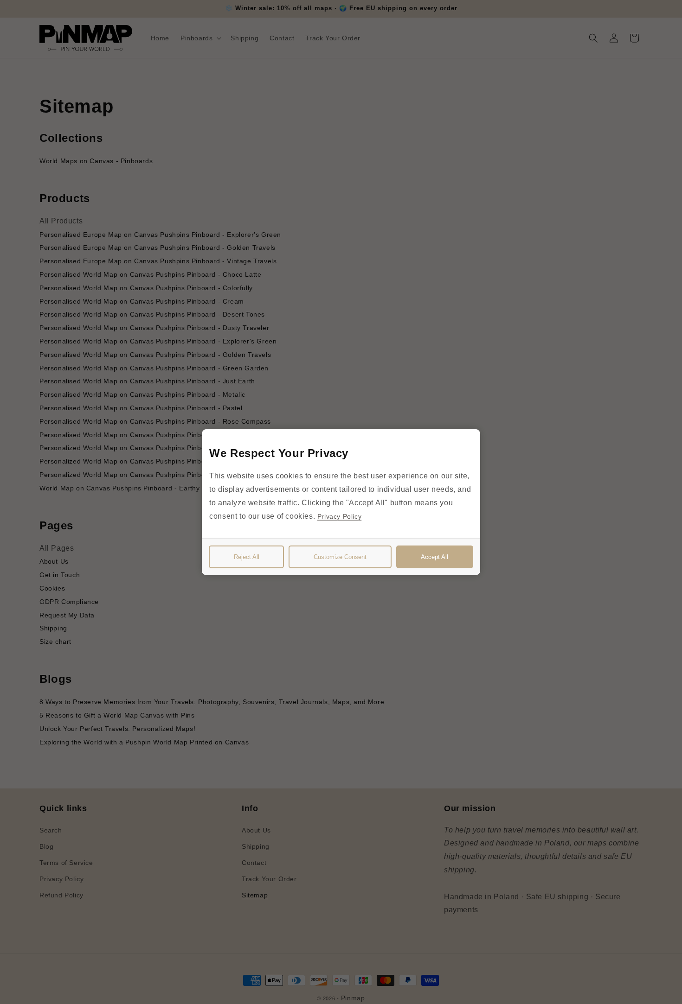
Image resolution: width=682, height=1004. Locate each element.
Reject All (246, 556)
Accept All (434, 556)
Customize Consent (340, 556)
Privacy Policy (339, 516)
